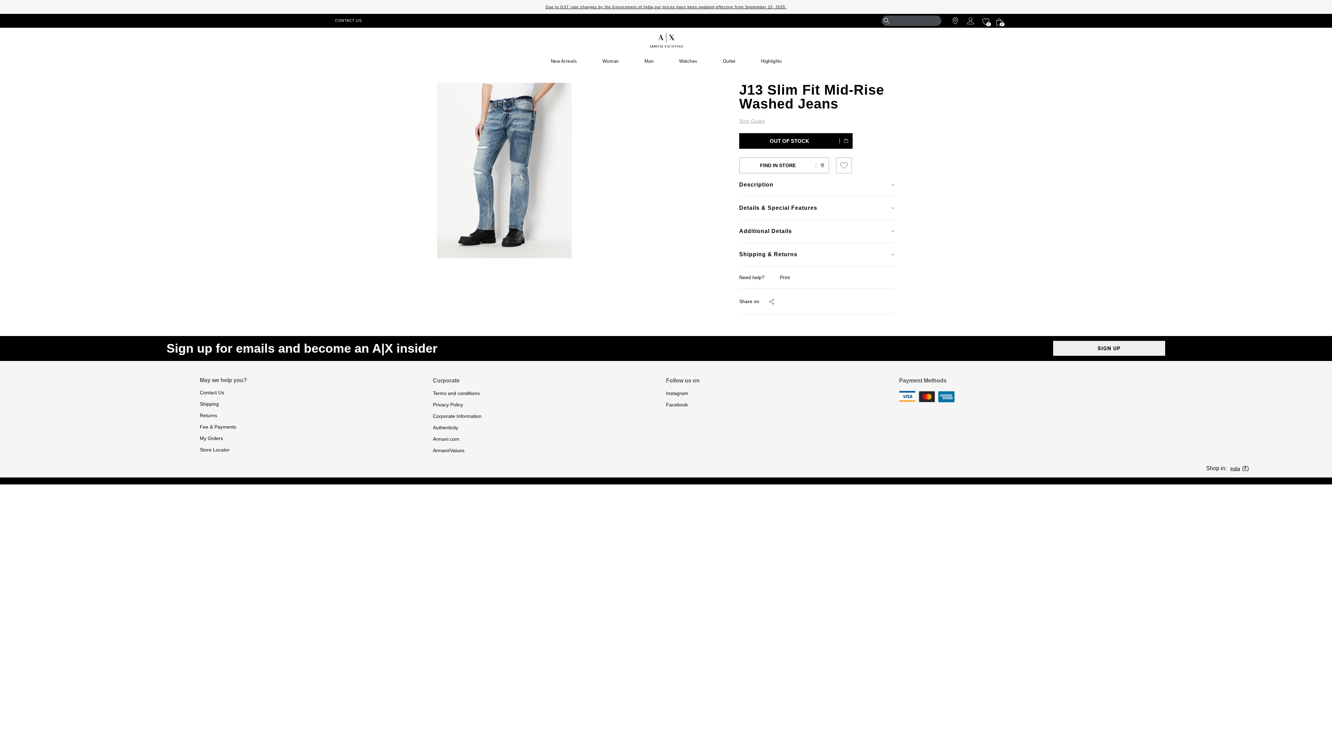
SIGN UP (1109, 348)
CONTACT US (348, 20)
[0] (985, 21)
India (1235, 468)
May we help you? (223, 380)
